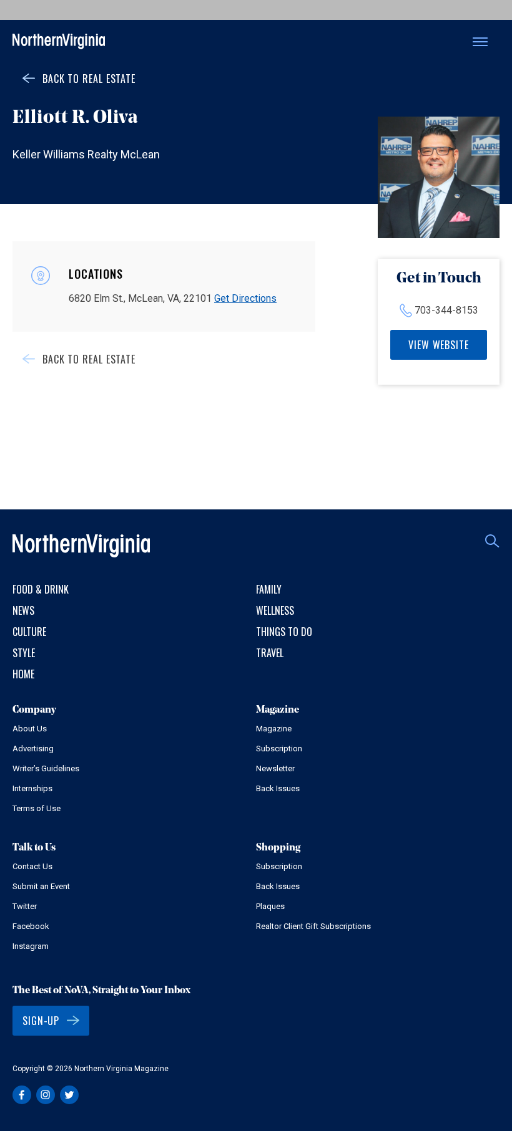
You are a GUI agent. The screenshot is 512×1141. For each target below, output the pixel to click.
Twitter (24, 906)
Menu (480, 41)
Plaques (270, 906)
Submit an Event (41, 886)
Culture (29, 631)
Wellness (275, 610)
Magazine (274, 728)
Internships (32, 788)
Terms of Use (36, 808)
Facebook (30, 926)
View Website (438, 344)
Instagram (30, 946)
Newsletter (275, 768)
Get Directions (245, 298)
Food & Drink (40, 589)
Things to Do (284, 631)
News (23, 610)
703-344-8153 (446, 310)
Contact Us (32, 866)
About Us (29, 728)
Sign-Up (40, 1020)
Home (23, 674)
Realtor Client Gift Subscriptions (313, 926)
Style (23, 652)
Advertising (33, 748)
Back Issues (278, 788)
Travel (269, 652)
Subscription (279, 748)
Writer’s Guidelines (45, 768)
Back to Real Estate (88, 78)
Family (269, 589)
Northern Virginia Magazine (58, 42)
